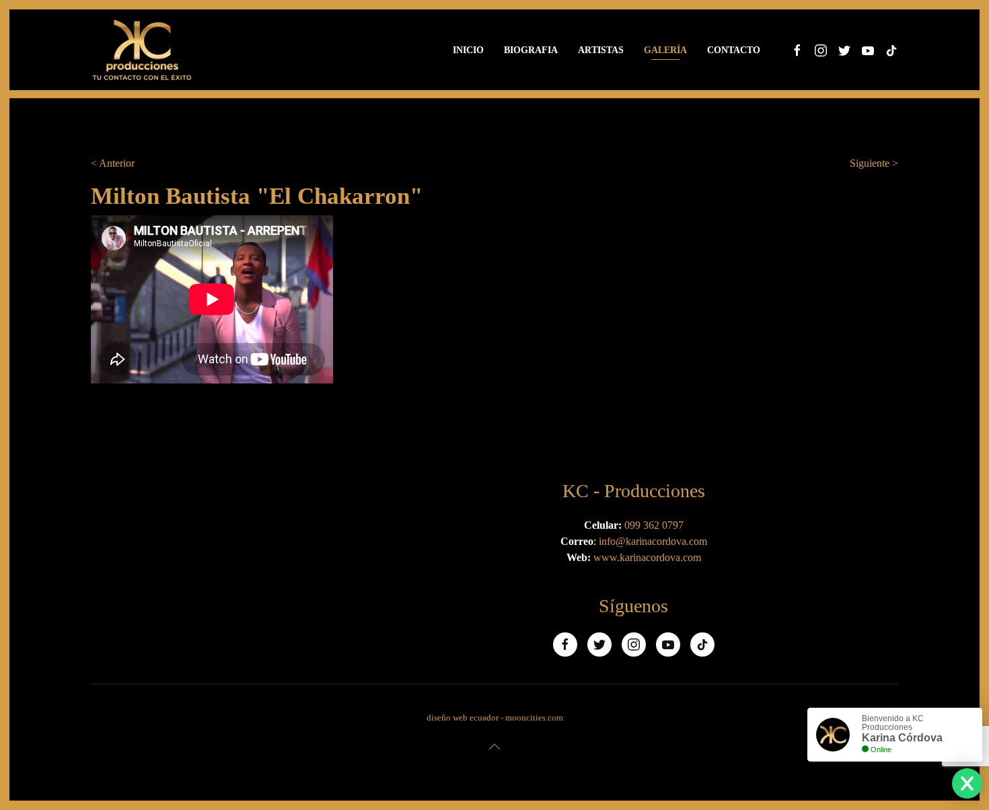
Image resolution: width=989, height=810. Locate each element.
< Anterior (113, 163)
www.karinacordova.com (647, 557)
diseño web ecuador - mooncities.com (495, 717)
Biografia (531, 50)
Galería (665, 50)
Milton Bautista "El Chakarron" (257, 196)
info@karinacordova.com (653, 541)
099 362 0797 (654, 525)
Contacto (733, 50)
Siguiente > (874, 163)
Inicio (468, 50)
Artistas (601, 50)
